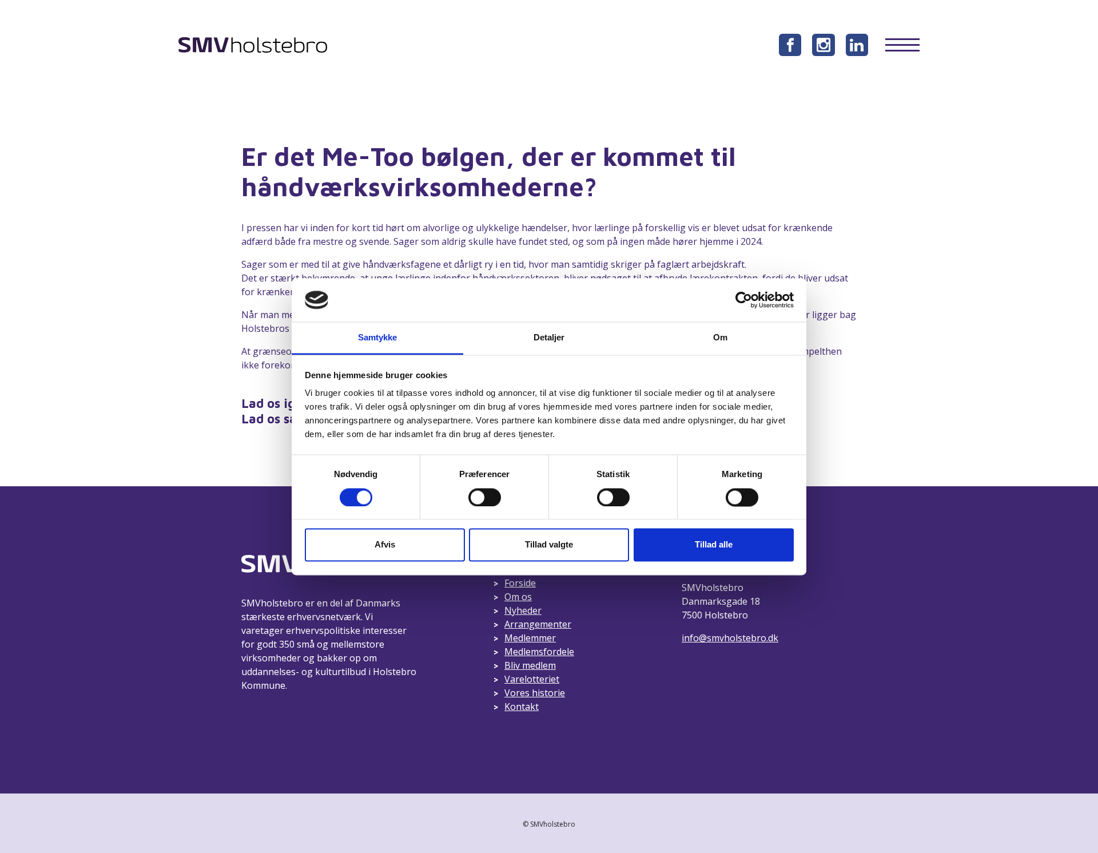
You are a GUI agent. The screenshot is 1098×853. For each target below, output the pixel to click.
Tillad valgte (549, 545)
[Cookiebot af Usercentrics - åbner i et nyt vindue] (744, 299)
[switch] (484, 497)
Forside (520, 583)
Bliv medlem (530, 665)
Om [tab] (720, 338)
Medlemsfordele (539, 651)
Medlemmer (530, 638)
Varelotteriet (531, 679)
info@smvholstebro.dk (730, 638)
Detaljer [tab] (549, 338)
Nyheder (523, 610)
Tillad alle (714, 545)
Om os (518, 596)
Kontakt (521, 706)
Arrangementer (537, 624)
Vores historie (534, 693)
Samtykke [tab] (377, 338)
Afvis (385, 545)
